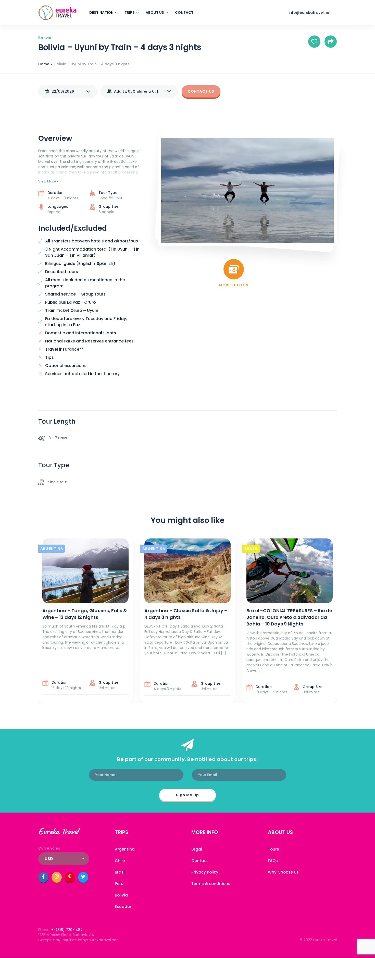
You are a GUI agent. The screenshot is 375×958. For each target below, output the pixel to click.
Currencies (49, 848)
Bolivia (121, 895)
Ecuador (123, 906)
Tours (273, 849)
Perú (119, 883)
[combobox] (63, 858)
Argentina (125, 849)
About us (155, 12)
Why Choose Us (283, 872)
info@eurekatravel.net (310, 12)
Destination (101, 12)
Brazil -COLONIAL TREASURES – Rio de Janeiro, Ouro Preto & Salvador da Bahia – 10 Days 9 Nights (289, 617)
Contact (184, 12)
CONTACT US (201, 91)
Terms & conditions (210, 883)
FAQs (273, 860)
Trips (129, 12)
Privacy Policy (204, 872)
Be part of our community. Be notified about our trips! (187, 759)
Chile (120, 860)
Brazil (120, 872)
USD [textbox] (49, 859)
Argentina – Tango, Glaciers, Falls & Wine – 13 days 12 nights (84, 613)
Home (43, 64)
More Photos (233, 285)
